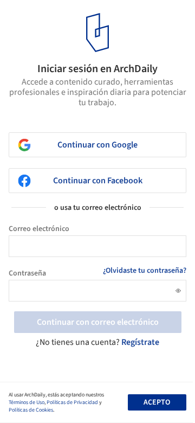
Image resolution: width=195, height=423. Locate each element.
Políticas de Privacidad (72, 402)
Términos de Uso (26, 402)
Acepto (157, 402)
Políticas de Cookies (31, 410)
